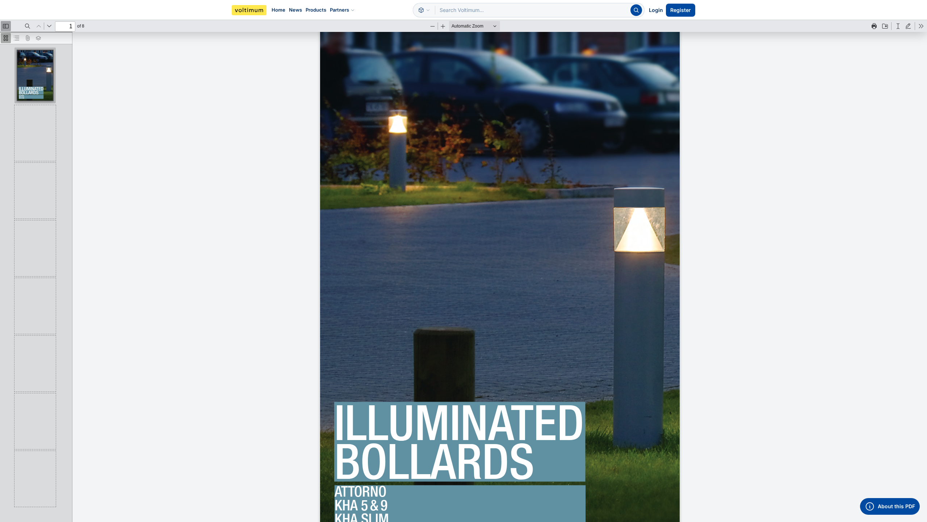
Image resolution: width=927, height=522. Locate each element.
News (295, 10)
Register (680, 10)
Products (316, 10)
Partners (339, 10)
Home (278, 10)
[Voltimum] (249, 10)
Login (656, 10)
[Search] (636, 10)
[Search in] (424, 10)
